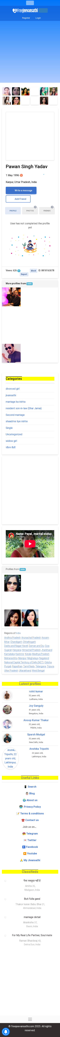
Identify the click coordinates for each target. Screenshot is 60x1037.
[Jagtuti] (44, 101)
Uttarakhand (25, 670)
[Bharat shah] (30, 583)
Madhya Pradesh (40, 654)
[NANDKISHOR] (11, 315)
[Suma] (16, 91)
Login (38, 18)
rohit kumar (36, 691)
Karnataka (9, 654)
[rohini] (12, 600)
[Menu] (30, 3)
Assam (45, 637)
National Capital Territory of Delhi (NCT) (24, 662)
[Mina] (7, 101)
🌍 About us (30, 800)
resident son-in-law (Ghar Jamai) (24, 408)
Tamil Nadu (29, 666)
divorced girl (13, 388)
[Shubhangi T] (7, 91)
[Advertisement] (30, 52)
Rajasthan (17, 666)
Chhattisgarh (29, 641)
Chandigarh (16, 641)
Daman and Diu (36, 645)
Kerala (28, 654)
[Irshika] (25, 91)
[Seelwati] (12, 583)
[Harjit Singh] (11, 353)
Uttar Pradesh (11, 670)
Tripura (50, 666)
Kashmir (20, 654)
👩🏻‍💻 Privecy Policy (30, 806)
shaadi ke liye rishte (17, 421)
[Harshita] (53, 101)
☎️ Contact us (30, 820)
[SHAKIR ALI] (48, 334)
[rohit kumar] (7, 695)
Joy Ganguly (36, 705)
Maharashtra (10, 658)
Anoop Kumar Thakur (36, 720)
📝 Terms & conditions (30, 813)
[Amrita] (35, 101)
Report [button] (24, 274)
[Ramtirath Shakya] (30, 334)
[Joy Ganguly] (7, 709)
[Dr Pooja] (30, 617)
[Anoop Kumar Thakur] (7, 724)
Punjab (7, 666)
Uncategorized (14, 434)
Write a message (23, 190)
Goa (47, 645)
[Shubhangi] (16, 101)
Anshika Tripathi (39, 748)
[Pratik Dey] (48, 315)
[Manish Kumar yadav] (11, 334)
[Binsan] (47, 600)
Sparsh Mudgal (36, 734)
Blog (32, 793)
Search (32, 786)
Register (26, 18)
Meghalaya (32, 658)
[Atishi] (30, 296)
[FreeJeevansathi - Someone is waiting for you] (25, 10)
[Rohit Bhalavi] (47, 617)
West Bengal (38, 670)
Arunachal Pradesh (31, 637)
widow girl (11, 440)
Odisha (48, 662)
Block (33, 271)
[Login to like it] (50, 173)
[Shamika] (44, 91)
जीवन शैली (11, 447)
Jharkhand (46, 650)
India (30, 284)
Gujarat (8, 650)
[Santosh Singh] (11, 296)
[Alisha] (35, 91)
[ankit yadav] (30, 600)
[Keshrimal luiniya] (30, 353)
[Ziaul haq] (30, 315)
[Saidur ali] (47, 583)
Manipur (22, 658)
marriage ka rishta (15, 401)
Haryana (16, 650)
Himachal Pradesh (31, 650)
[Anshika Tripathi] (10, 758)
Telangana (41, 666)
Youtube (32, 853)
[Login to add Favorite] (43, 173)
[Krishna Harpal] (48, 296)
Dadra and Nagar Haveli (16, 645)
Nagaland (44, 658)
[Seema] (53, 91)
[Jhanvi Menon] (48, 353)
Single (9, 427)
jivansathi (11, 395)
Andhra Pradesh (12, 637)
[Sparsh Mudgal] (7, 738)
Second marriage (15, 414)
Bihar (7, 641)
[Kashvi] (25, 101)
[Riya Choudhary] (12, 617)
